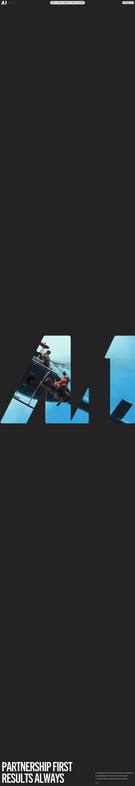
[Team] (59, 2)
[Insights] (81, 2)
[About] (53, 2)
